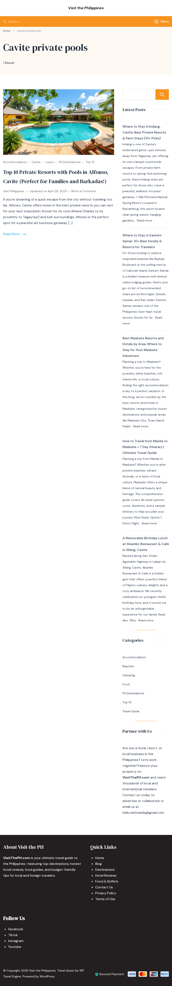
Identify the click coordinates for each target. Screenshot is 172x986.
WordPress (47, 976)
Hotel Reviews (105, 875)
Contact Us (104, 887)
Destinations (105, 869)
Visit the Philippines (86, 7)
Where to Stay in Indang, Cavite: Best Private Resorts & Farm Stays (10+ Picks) (144, 132)
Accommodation (15, 162)
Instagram (15, 941)
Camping (128, 675)
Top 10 (90, 162)
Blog (98, 864)
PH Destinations (70, 162)
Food (126, 684)
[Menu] (156, 21)
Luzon (50, 162)
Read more (144, 220)
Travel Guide (130, 711)
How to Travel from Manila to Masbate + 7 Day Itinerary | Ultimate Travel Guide (145, 447)
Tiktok (13, 935)
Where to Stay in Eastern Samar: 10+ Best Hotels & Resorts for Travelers (142, 241)
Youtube (14, 947)
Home (99, 858)
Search (162, 94)
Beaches (128, 666)
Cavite (36, 162)
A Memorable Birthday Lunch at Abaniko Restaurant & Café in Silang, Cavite (145, 544)
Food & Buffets (106, 881)
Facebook (15, 929)
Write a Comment (83, 191)
